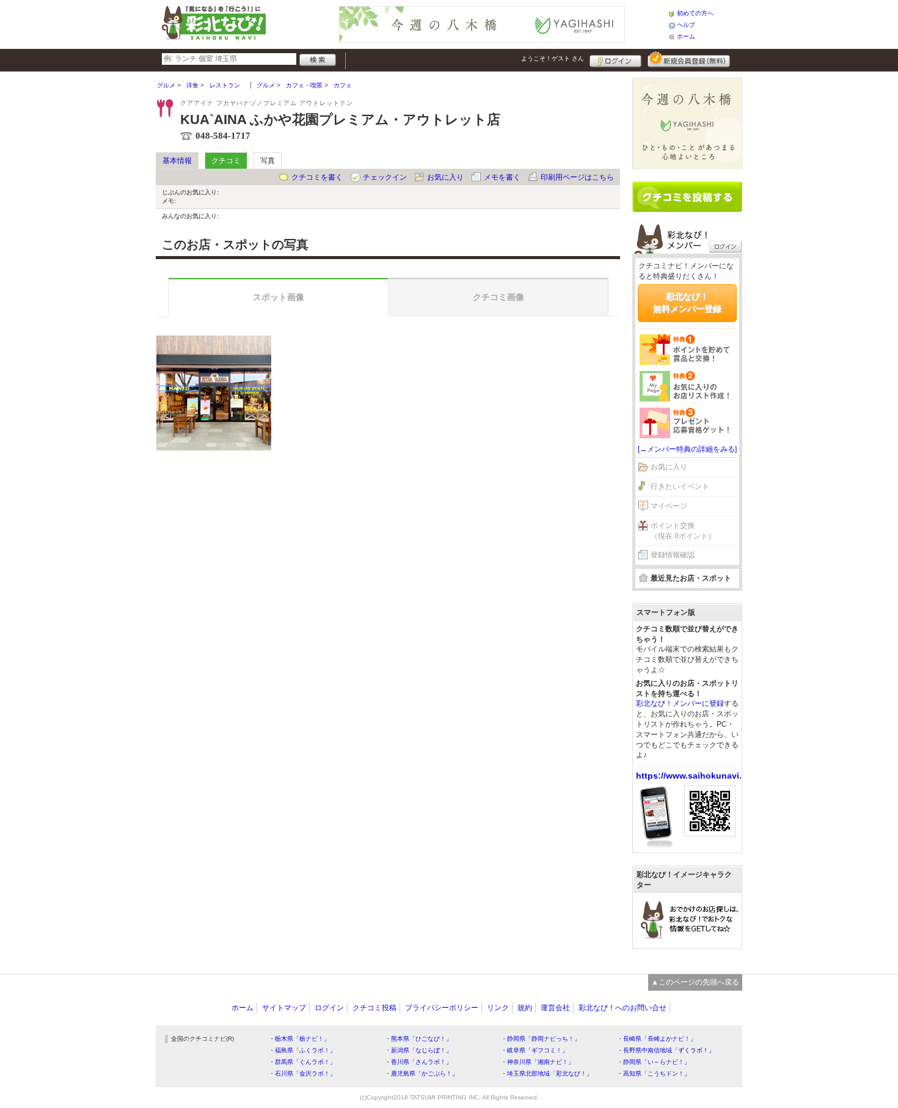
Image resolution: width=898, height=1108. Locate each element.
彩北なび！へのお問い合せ (622, 1007)
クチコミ (226, 160)
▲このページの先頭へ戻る (695, 982)
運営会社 (555, 1007)
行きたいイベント (680, 486)
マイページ (669, 506)
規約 (524, 1007)
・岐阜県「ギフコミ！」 (534, 1050)
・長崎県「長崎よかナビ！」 (656, 1038)
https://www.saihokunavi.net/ (696, 775)
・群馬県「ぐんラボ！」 (302, 1061)
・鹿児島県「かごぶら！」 (421, 1073)
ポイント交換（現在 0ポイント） (683, 530)
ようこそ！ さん (552, 58)
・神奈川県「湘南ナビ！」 (537, 1061)
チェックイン (385, 177)
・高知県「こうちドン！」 (653, 1073)
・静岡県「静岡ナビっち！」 (540, 1038)
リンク (498, 1007)
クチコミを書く (317, 177)
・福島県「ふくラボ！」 (302, 1050)
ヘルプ (686, 24)
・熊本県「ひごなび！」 (418, 1038)
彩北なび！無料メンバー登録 (687, 303)
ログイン (615, 59)
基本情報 (177, 160)
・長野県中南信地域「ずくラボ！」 (666, 1050)
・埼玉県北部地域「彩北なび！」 (547, 1073)
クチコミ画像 (498, 297)
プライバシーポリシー (441, 1007)
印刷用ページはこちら (577, 177)
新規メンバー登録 (689, 59)
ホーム (686, 36)
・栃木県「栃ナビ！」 (299, 1038)
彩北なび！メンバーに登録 (680, 703)
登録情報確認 (673, 555)
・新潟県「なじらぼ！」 (418, 1050)
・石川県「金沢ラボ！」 (302, 1073)
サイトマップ (284, 1007)
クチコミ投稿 (374, 1007)
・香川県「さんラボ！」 (418, 1061)
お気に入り (445, 177)
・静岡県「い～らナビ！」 (653, 1061)
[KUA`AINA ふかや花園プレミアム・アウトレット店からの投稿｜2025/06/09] (213, 393)
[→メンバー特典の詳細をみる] (687, 449)
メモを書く (502, 177)
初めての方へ (695, 13)
